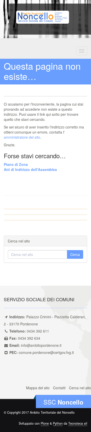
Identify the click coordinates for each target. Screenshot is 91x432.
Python (58, 423)
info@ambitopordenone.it (41, 345)
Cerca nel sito (80, 387)
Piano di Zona (16, 164)
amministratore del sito (22, 137)
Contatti (59, 387)
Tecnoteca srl (77, 423)
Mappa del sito (38, 387)
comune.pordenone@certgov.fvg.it (46, 352)
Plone (45, 423)
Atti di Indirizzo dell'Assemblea (30, 169)
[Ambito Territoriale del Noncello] (42, 16)
